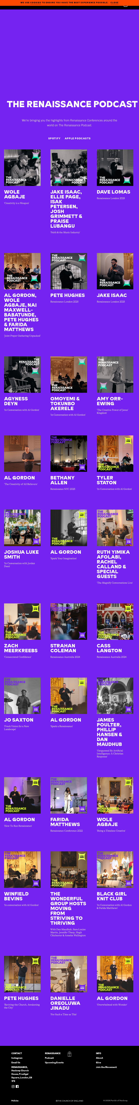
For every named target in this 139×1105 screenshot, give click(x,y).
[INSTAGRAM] (13, 1086)
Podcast (49, 1057)
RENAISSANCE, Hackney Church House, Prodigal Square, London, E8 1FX (21, 1074)
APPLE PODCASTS (78, 138)
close (114, 2)
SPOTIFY (54, 138)
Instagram (16, 1057)
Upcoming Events (54, 1062)
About (99, 1057)
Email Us (15, 1062)
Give (98, 1062)
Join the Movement (106, 1067)
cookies (35, 2)
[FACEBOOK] (17, 1086)
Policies (14, 1100)
